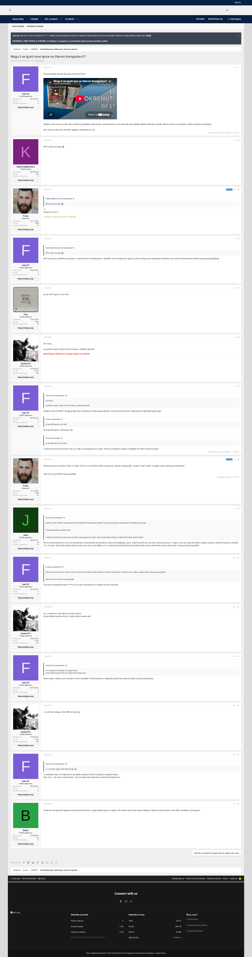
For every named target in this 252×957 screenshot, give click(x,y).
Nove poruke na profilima (197, 925)
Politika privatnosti (214, 879)
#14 (238, 755)
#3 (238, 189)
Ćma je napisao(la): (53, 419)
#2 (238, 140)
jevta (25, 535)
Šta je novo (51, 19)
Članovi (69, 19)
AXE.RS (238, 2)
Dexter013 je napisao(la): (55, 395)
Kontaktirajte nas (178, 879)
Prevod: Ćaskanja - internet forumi (153, 953)
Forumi (34, 19)
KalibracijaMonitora (26, 167)
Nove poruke (18, 26)
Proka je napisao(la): (53, 567)
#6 (238, 337)
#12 (238, 656)
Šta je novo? (192, 915)
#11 (238, 607)
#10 (238, 558)
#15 (238, 804)
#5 (238, 288)
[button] (60, 19)
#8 (238, 459)
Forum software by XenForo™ (106, 953)
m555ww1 (177, 937)
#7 (238, 386)
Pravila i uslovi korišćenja (195, 879)
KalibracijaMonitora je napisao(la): (59, 198)
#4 (238, 239)
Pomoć (225, 879)
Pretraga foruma (35, 26)
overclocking (39, 61)
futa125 (15, 61)
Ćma (26, 314)
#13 (238, 705)
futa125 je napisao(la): (54, 517)
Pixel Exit (138, 953)
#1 (238, 67)
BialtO (25, 830)
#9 (238, 508)
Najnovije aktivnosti (195, 931)
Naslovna (18, 19)
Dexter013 (26, 363)
